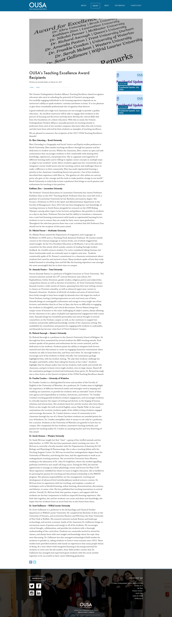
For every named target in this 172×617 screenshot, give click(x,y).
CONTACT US (136, 578)
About (83, 5)
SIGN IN (91, 612)
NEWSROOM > (37, 578)
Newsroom (120, 5)
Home (31, 87)
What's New (136, 5)
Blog (107, 5)
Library (95, 5)
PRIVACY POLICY (83, 612)
